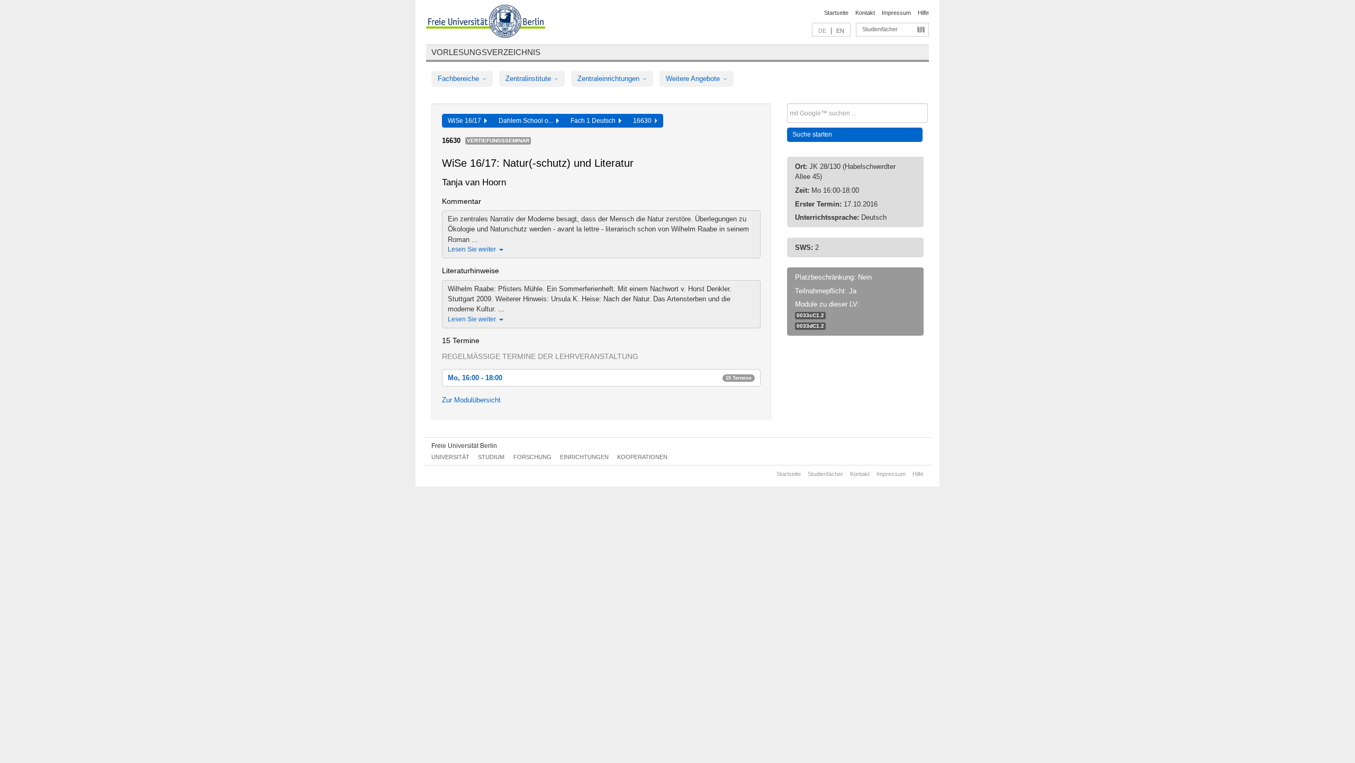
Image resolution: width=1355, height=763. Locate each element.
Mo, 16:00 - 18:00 (600, 378)
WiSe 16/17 (466, 121)
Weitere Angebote (694, 79)
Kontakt (865, 13)
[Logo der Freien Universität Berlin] (485, 23)
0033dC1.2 (810, 326)
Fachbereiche (459, 79)
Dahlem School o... (527, 121)
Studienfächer (880, 29)
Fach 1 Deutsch (595, 121)
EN (840, 31)
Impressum (896, 13)
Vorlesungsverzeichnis (485, 52)
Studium (491, 457)
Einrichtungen (584, 457)
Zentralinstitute (529, 79)
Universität (450, 457)
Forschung (532, 457)
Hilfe (923, 13)
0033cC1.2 (810, 315)
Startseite (836, 13)
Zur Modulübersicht (471, 400)
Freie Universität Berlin (464, 446)
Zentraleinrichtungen (609, 79)
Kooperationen (642, 457)
